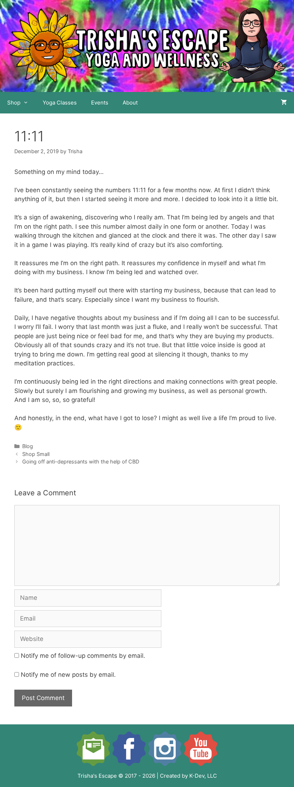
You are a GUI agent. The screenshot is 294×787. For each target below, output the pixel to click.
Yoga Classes (60, 102)
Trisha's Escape (97, 775)
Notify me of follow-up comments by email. (83, 655)
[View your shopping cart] (284, 102)
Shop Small (35, 454)
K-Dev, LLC (203, 775)
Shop (13, 102)
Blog (27, 446)
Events (99, 102)
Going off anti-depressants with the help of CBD (80, 461)
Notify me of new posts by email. (68, 674)
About (130, 102)
